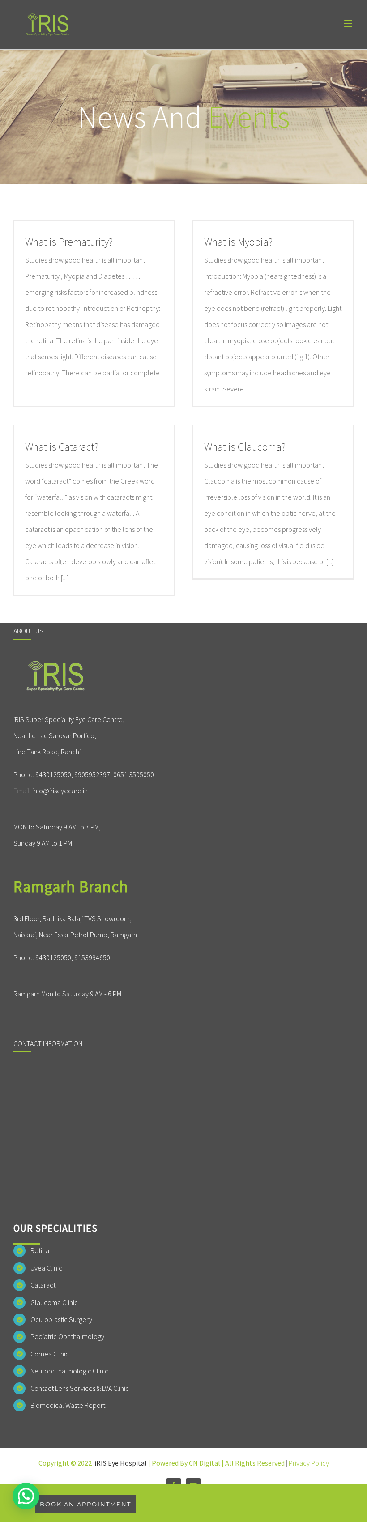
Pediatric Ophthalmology (67, 1336)
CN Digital (204, 1462)
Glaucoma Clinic (54, 1302)
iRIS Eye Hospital (120, 1462)
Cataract (42, 1284)
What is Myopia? (238, 242)
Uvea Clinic (46, 1267)
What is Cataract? (61, 447)
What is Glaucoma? (245, 447)
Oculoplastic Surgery (61, 1319)
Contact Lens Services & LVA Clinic (79, 1388)
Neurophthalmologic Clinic (69, 1370)
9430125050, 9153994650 (72, 957)
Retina (39, 1250)
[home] (56, 667)
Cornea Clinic (49, 1353)
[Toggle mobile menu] (349, 23)
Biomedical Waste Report (67, 1405)
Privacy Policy (309, 1462)
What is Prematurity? (69, 242)
